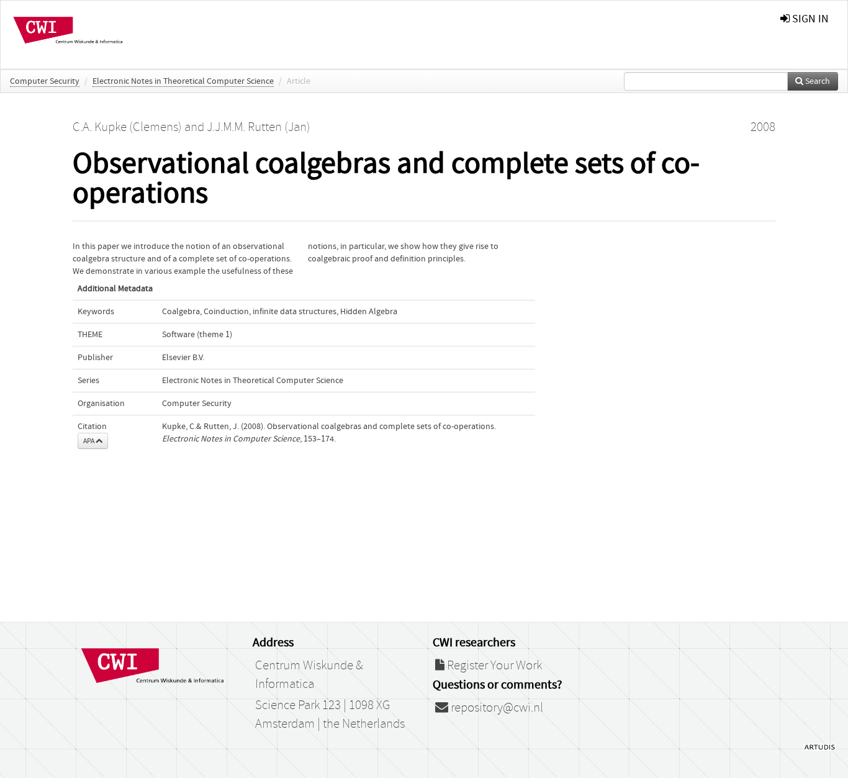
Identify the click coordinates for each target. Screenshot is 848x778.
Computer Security (44, 81)
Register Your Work (493, 665)
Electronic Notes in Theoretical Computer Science (183, 81)
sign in (809, 18)
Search (816, 81)
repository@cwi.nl (495, 707)
